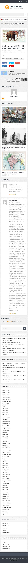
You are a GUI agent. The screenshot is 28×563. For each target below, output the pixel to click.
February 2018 (6, 417)
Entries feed (6, 544)
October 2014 (6, 505)
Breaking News (6, 52)
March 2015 (6, 494)
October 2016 (6, 452)
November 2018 (6, 399)
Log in (4, 542)
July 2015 (5, 485)
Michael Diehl (13, 184)
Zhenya (21, 58)
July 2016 (5, 459)
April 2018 (5, 412)
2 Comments (13, 52)
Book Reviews (6, 523)
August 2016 (6, 456)
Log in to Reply (12, 194)
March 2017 (6, 441)
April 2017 (5, 439)
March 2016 (6, 467)
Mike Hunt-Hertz (7, 363)
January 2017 (6, 445)
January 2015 (6, 498)
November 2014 (6, 503)
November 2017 (6, 423)
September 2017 (7, 428)
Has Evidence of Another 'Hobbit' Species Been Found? (17, 73)
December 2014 (6, 500)
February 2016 (6, 470)
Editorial (5, 528)
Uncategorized (6, 532)
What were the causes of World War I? (11, 125)
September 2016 (7, 454)
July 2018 (5, 406)
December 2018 (6, 397)
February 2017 (6, 443)
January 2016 (6, 472)
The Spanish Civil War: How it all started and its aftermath (13, 147)
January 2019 (6, 395)
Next (17, 78)
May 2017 (5, 436)
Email (25, 52)
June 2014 (5, 514)
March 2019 (6, 390)
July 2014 (5, 512)
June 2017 (5, 434)
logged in (9, 321)
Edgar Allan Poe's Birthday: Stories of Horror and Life (13, 80)
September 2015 (7, 481)
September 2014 (7, 507)
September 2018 (7, 401)
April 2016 (5, 465)
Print (20, 52)
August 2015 (6, 483)
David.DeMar (9, 50)
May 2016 (5, 463)
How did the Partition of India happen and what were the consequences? (13, 173)
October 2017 (6, 425)
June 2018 (5, 408)
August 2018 (6, 403)
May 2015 (5, 489)
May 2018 (5, 410)
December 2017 (6, 421)
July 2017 (5, 432)
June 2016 (5, 461)
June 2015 (5, 487)
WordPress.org (6, 548)
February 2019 (6, 392)
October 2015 (6, 478)
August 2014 (6, 509)
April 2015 (5, 492)
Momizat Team (14, 560)
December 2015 (6, 474)
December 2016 (6, 448)
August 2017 (6, 430)
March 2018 (6, 414)
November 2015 (6, 476)
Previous (12, 71)
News (4, 530)
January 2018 (6, 419)
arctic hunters (9, 58)
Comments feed (6, 546)
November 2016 (6, 450)
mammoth (16, 58)
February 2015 (6, 496)
